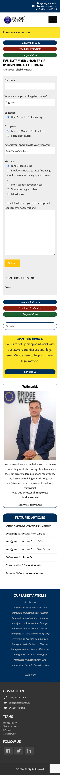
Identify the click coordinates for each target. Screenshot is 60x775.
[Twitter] (18, 751)
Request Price (30, 55)
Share (8, 287)
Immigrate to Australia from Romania (30, 618)
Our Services (30, 602)
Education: (10, 112)
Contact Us (30, 371)
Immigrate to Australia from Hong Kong (30, 633)
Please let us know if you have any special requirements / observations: (27, 205)
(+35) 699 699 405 (48, 8)
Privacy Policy (9, 722)
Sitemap (7, 730)
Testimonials (9, 733)
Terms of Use (9, 726)
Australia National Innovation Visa (24, 573)
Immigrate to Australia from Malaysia (30, 644)
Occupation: (11, 126)
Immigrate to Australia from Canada (25, 533)
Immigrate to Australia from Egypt (30, 654)
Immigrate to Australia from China (24, 541)
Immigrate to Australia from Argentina (30, 665)
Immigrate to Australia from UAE (30, 659)
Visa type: (10, 161)
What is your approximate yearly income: (27, 145)
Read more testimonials (30, 504)
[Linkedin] (29, 751)
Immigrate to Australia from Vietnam (30, 628)
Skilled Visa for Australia (18, 557)
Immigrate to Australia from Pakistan (30, 612)
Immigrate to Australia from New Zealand (28, 549)
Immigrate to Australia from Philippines (30, 649)
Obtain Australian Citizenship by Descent (27, 525)
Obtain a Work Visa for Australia (22, 565)
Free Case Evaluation (30, 48)
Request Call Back (30, 42)
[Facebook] (8, 751)
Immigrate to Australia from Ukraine (30, 638)
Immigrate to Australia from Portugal (30, 623)
